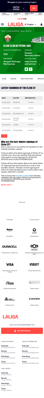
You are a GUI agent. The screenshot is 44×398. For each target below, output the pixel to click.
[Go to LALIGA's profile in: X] (26, 69)
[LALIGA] (15, 24)
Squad (13, 79)
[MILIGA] (40, 24)
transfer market (22, 176)
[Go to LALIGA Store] (22, 18)
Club (4, 79)
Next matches (27, 79)
